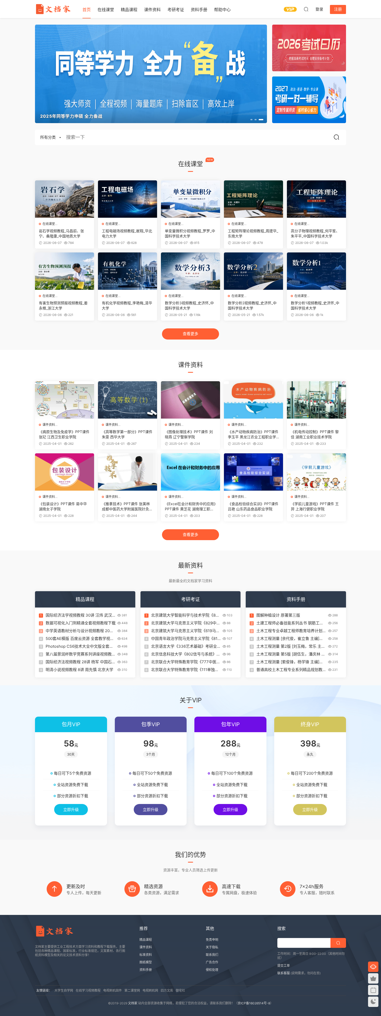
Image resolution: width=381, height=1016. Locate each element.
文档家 (132, 1003)
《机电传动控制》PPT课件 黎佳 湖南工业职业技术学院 (315, 434)
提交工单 (283, 966)
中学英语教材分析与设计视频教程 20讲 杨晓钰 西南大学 (80, 630)
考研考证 (175, 9)
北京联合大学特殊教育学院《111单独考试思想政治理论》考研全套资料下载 (185, 669)
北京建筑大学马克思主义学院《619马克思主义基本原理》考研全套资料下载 (185, 630)
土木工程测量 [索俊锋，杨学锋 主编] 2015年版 (287, 662)
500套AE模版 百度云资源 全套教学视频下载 (80, 638)
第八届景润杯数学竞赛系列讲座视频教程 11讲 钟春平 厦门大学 (81, 654)
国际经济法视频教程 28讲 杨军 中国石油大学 (81, 662)
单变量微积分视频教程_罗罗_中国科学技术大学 (190, 233)
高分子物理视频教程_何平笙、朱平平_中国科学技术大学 (315, 233)
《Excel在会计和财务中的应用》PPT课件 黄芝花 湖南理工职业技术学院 (190, 507)
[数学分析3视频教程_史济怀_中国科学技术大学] (190, 271)
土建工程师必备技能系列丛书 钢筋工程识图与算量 (289, 623)
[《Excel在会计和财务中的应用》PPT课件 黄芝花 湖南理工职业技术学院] (190, 472)
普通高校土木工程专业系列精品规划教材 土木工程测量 (291, 669)
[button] (252, 119)
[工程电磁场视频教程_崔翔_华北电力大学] (127, 199)
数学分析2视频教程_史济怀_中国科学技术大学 (252, 305)
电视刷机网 (150, 990)
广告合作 (212, 962)
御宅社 (180, 990)
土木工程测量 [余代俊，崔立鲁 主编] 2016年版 (287, 638)
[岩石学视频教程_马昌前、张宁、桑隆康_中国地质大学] (64, 199)
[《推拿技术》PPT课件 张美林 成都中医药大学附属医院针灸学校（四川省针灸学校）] (127, 472)
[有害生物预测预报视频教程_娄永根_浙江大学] (64, 271)
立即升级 (71, 809)
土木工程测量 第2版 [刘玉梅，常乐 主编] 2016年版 (288, 646)
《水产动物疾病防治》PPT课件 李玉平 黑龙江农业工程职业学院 (253, 434)
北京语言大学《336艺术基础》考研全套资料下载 (186, 646)
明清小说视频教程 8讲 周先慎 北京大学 (79, 669)
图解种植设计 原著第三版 (278, 615)
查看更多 (190, 333)
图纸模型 (145, 962)
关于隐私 (212, 947)
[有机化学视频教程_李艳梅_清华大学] (127, 271)
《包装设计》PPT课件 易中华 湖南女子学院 (63, 506)
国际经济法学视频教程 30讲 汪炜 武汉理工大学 (79, 615)
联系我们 (212, 955)
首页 (86, 9)
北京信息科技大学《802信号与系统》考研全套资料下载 (185, 654)
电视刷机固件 (112, 990)
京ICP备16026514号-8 (254, 1003)
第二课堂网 (132, 990)
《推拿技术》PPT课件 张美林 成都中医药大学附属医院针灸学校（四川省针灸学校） (127, 507)
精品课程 (129, 9)
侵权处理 (212, 970)
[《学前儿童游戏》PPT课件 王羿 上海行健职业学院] (316, 472)
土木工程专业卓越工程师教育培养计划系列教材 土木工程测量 (291, 630)
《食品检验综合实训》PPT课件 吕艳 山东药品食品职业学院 (253, 506)
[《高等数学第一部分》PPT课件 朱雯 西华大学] (127, 400)
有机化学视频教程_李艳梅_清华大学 (127, 305)
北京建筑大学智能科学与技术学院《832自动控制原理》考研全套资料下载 (186, 615)
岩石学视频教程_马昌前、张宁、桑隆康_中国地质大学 (61, 233)
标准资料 (145, 955)
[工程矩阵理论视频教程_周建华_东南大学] (253, 199)
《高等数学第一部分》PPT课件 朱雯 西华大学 (127, 434)
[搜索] (306, 9)
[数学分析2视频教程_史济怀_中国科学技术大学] (253, 271)
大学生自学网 (63, 990)
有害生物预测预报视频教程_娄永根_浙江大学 (63, 305)
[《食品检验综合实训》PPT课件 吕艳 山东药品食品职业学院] (253, 472)
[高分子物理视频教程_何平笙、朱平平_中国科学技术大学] (316, 199)
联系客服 (283, 973)
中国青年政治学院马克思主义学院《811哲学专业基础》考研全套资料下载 (185, 638)
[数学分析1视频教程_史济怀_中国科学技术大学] (316, 271)
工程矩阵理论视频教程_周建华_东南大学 (253, 233)
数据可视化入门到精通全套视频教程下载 (81, 622)
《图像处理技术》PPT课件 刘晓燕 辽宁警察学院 (189, 434)
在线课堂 (105, 9)
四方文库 (167, 990)
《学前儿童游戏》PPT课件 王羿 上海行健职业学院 (315, 506)
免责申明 (212, 940)
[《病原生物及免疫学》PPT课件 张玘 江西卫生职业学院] (64, 400)
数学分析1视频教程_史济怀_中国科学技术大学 (315, 305)
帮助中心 (222, 9)
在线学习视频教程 (88, 990)
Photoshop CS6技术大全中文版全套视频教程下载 (79, 646)
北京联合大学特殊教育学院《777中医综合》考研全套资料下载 (185, 662)
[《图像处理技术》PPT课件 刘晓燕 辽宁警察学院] (190, 400)
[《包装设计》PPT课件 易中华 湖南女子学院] (64, 472)
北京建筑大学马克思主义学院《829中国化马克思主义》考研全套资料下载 (185, 623)
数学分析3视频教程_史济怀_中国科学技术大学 (189, 305)
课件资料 (152, 9)
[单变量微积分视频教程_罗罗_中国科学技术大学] (190, 199)
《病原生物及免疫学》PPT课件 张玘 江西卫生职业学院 (64, 434)
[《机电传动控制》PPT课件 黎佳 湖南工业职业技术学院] (316, 400)
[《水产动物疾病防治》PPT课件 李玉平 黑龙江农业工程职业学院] (253, 400)
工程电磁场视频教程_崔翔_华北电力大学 (127, 233)
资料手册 (199, 9)
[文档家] (53, 9)
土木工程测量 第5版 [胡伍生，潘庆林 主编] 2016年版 (290, 654)
